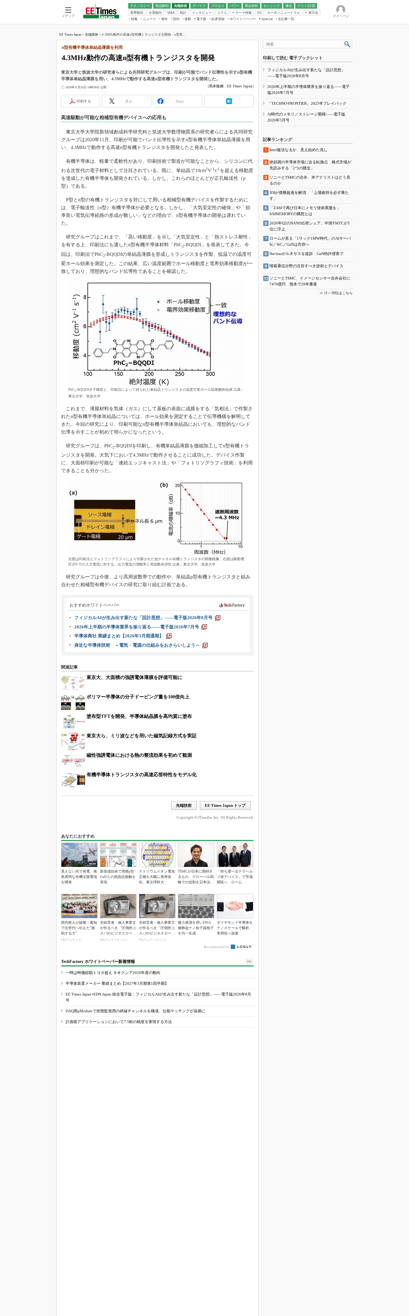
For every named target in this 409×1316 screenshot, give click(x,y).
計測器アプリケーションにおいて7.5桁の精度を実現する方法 (119, 1021)
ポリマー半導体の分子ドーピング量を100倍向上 (138, 696)
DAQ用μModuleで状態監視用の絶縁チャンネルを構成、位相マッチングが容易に (135, 1011)
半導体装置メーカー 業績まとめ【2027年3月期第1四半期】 (117, 983)
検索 (347, 44)
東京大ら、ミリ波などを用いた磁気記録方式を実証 (142, 735)
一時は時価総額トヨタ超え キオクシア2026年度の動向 (113, 972)
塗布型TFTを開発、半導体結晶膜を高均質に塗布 (139, 716)
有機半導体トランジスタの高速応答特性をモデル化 (142, 774)
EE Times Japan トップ (225, 805)
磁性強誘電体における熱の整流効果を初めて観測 (139, 755)
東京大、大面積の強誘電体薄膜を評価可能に (134, 677)
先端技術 (91, 34)
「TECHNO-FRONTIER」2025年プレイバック (306, 103)
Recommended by (217, 947)
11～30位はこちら (338, 293)
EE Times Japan (70, 34)
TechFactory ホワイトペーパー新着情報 (98, 961)
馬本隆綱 (216, 86)
